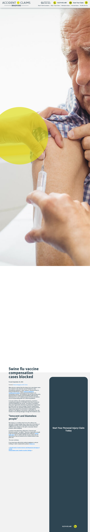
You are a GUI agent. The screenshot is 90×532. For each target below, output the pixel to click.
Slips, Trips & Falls (55, 5)
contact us (32, 444)
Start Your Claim (78, 3)
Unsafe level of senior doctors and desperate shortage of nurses (24, 448)
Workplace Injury (66, 5)
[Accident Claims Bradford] (16, 4)
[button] (86, 2)
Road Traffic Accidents (43, 5)
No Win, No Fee (84, 5)
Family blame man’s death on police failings (20, 450)
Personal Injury (75, 5)
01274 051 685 (62, 3)
